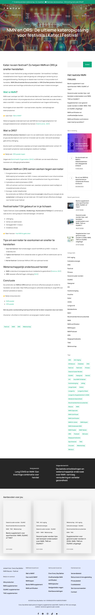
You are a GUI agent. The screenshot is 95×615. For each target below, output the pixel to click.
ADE (69, 360)
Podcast (76, 434)
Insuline (70, 294)
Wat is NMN (9, 92)
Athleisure (71, 364)
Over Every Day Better (56, 573)
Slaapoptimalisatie (74, 339)
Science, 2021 (56, 271)
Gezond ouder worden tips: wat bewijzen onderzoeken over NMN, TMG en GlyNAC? (79, 96)
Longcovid (71, 306)
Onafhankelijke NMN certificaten (55, 578)
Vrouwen (71, 445)
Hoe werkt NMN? (31, 577)
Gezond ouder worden (75, 276)
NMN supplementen (10, 586)
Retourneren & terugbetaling (81, 577)
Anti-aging (71, 257)
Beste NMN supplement (34, 584)
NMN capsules (73, 410)
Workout (71, 449)
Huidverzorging (72, 291)
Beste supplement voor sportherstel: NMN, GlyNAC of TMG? (78, 86)
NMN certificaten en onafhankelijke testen (75, 113)
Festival (27, 24)
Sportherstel (72, 442)
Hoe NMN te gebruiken (23, 233)
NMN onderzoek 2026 (75, 426)
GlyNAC (70, 280)
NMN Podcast (72, 331)
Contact (74, 592)
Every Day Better (17, 568)
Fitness (70, 272)
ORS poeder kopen (19, 154)
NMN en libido (72, 422)
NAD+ (69, 313)
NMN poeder (10, 301)
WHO (36, 274)
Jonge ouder (72, 387)
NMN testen (83, 430)
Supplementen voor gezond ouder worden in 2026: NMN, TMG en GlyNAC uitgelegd (79, 106)
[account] (86, 8)
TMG (69, 343)
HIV (68, 287)
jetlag (83, 383)
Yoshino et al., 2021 (42, 124)
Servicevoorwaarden (78, 588)
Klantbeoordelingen (55, 591)
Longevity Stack (83, 391)
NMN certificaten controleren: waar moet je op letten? (78, 120)
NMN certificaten (73, 324)
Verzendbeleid (76, 573)
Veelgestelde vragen (55, 587)
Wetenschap (66, 24)
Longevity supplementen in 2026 (78, 395)
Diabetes (81, 364)
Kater (34, 24)
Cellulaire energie (73, 261)
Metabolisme (72, 309)
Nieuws (70, 406)
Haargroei (70, 283)
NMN (13, 327)
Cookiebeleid (75, 584)
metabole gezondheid (75, 399)
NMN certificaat (73, 414)
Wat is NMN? (17, 116)
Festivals (79, 368)
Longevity (71, 391)
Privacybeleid (76, 581)
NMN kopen (71, 328)
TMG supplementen (10, 593)
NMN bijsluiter (53, 584)
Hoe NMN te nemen (80, 379)
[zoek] (81, 8)
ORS (19, 327)
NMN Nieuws (7, 571)
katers (81, 387)
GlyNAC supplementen (11, 589)
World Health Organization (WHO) (22, 159)
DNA (69, 265)
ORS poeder (10, 304)
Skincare (85, 434)
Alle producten (8, 582)
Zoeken (87, 64)
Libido (69, 302)
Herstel (87, 375)
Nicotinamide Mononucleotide (49, 24)
